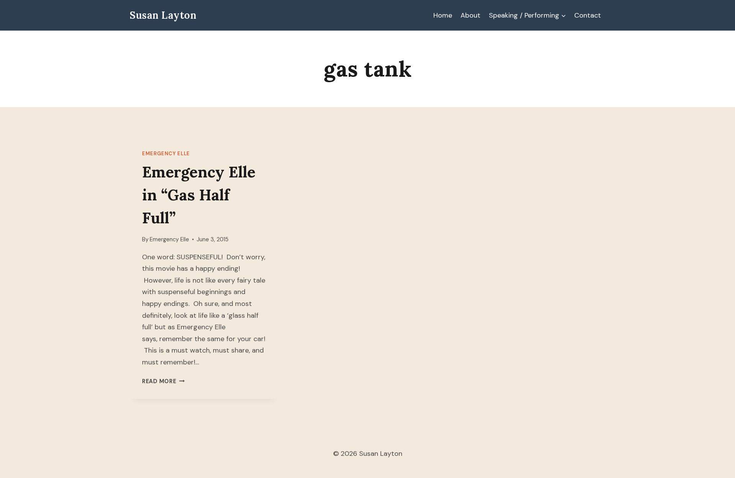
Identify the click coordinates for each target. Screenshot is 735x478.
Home (442, 15)
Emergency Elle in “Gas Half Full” (198, 195)
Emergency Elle (166, 154)
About (470, 15)
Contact (587, 15)
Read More (163, 381)
